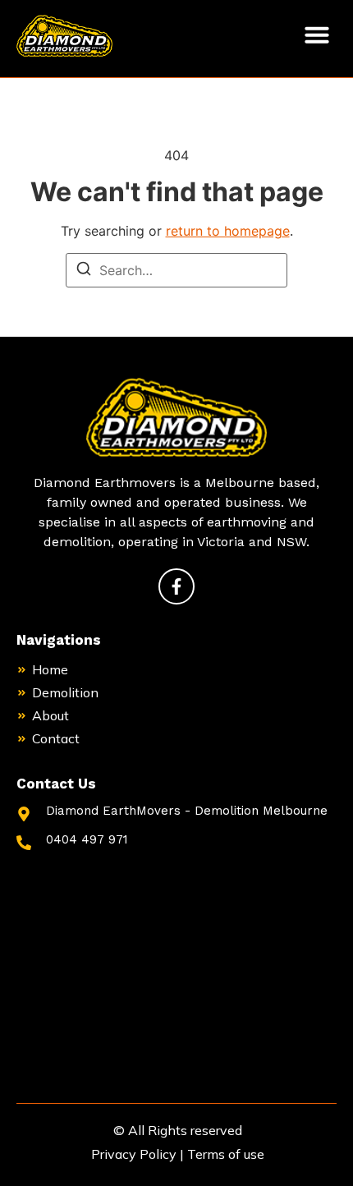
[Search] (83, 271)
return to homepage (228, 231)
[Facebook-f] (176, 586)
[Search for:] (176, 270)
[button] (317, 34)
